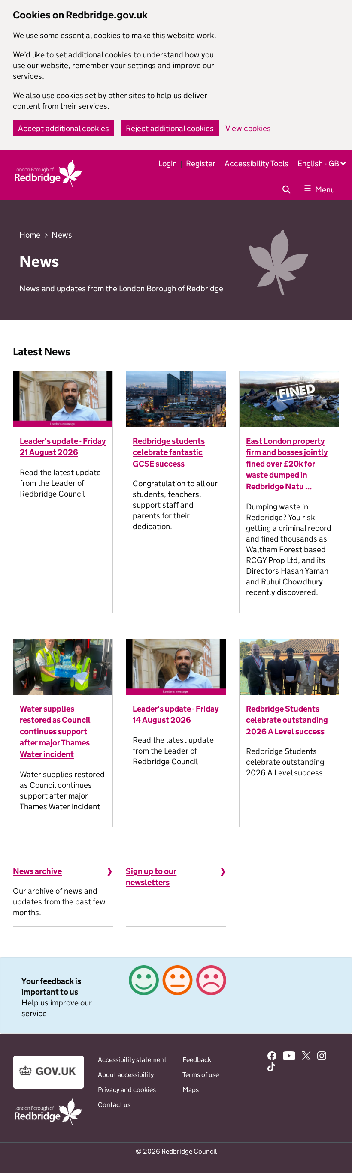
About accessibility (126, 1075)
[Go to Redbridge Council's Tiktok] (271, 1068)
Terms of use (200, 1075)
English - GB (318, 163)
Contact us (114, 1105)
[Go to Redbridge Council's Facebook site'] (271, 1056)
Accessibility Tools (256, 163)
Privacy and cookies (127, 1090)
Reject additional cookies (170, 128)
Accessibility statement (132, 1060)
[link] (176, 995)
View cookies (248, 128)
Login (167, 163)
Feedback (196, 1060)
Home (29, 235)
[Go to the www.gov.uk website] (48, 1086)
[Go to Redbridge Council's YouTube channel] (289, 1056)
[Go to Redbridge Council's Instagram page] (321, 1056)
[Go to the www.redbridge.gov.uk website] (48, 1125)
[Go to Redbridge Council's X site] (306, 1056)
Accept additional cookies (63, 128)
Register (200, 163)
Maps (190, 1090)
